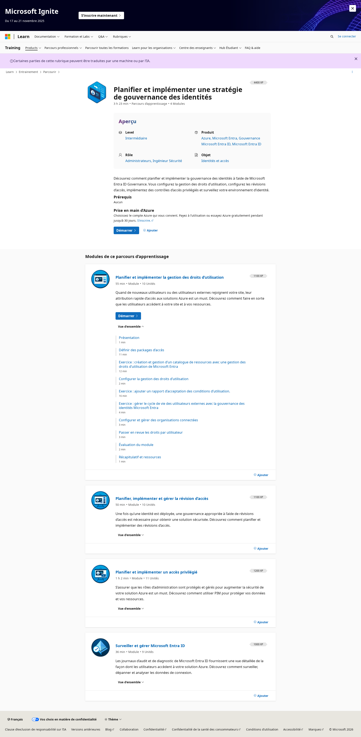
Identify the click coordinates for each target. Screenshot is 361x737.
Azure (206, 138)
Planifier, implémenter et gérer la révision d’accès (162, 498)
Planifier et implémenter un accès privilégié (156, 572)
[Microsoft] (7, 36)
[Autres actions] (352, 72)
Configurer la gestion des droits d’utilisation (153, 379)
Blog (108, 729)
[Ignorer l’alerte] (352, 8)
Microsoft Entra (224, 138)
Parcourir (49, 72)
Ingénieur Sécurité (167, 160)
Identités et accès (215, 160)
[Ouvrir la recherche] (332, 36)
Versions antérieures (85, 729)
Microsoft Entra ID (246, 144)
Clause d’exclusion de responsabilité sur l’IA (35, 729)
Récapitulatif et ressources (140, 457)
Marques (315, 729)
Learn (10, 72)
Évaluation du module (136, 445)
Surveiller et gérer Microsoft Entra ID (150, 645)
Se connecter (347, 36)
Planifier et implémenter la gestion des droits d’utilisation (170, 277)
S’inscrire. (144, 220)
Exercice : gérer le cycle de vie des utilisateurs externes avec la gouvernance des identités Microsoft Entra (182, 405)
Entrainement (28, 72)
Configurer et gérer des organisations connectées (158, 420)
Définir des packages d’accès (141, 350)
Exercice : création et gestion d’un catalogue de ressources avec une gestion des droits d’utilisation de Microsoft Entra (182, 364)
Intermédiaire (136, 138)
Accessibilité (292, 729)
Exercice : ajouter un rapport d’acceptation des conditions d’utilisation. (174, 391)
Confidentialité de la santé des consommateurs (205, 729)
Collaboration (129, 729)
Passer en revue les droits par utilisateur (151, 432)
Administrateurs (138, 160)
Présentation (129, 338)
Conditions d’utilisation (262, 729)
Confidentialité (154, 729)
